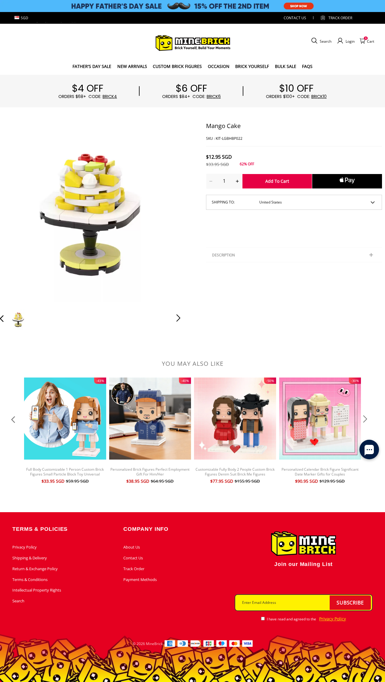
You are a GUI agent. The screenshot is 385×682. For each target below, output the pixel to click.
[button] (13, 211)
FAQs (307, 66)
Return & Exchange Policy (35, 568)
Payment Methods (140, 579)
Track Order (340, 17)
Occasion (218, 66)
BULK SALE (285, 66)
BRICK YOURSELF (252, 66)
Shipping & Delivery (29, 558)
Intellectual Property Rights (36, 590)
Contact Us (133, 558)
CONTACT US (295, 17)
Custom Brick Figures (177, 66)
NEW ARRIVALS (132, 66)
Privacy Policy (24, 547)
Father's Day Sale (91, 66)
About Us (131, 547)
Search (18, 601)
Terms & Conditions (30, 579)
